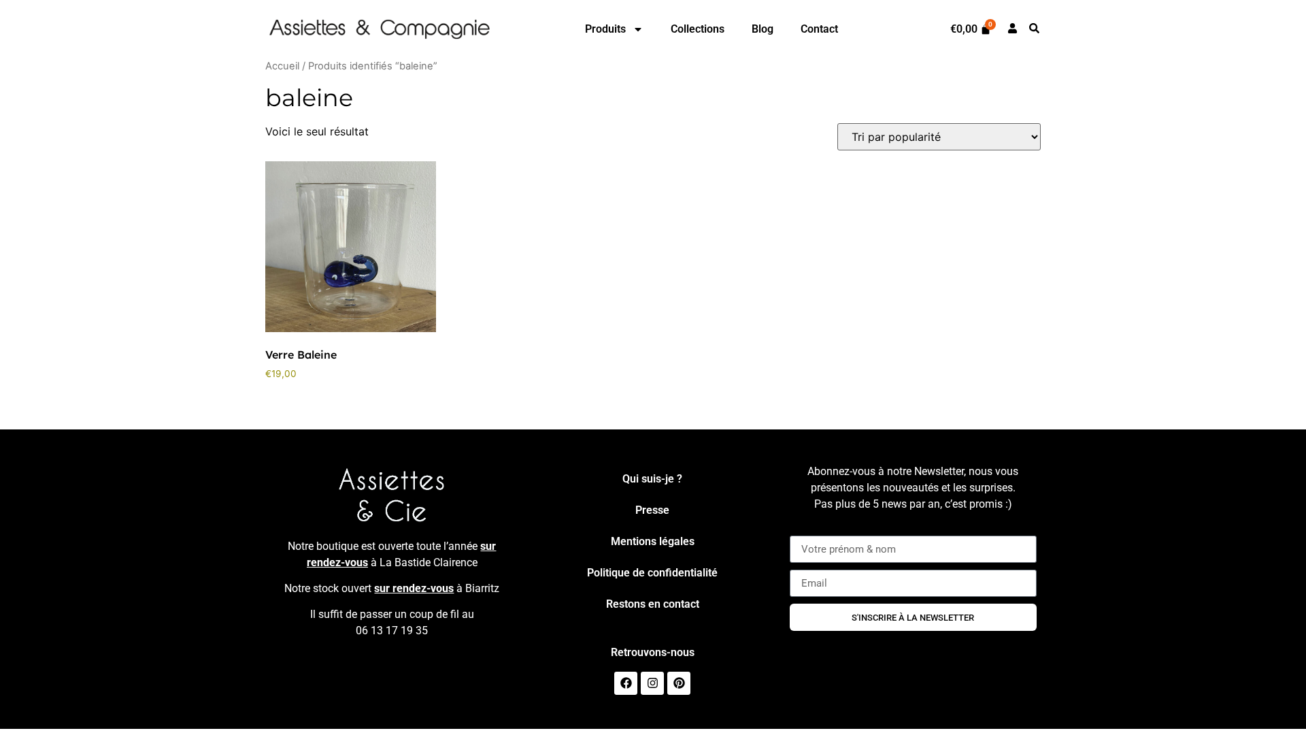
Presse (652, 510)
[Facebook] (625, 683)
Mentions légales (652, 541)
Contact (819, 28)
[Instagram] (652, 683)
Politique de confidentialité (652, 572)
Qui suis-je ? (652, 478)
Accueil (282, 66)
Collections (697, 28)
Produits (605, 28)
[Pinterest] (678, 683)
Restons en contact (652, 604)
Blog (762, 28)
